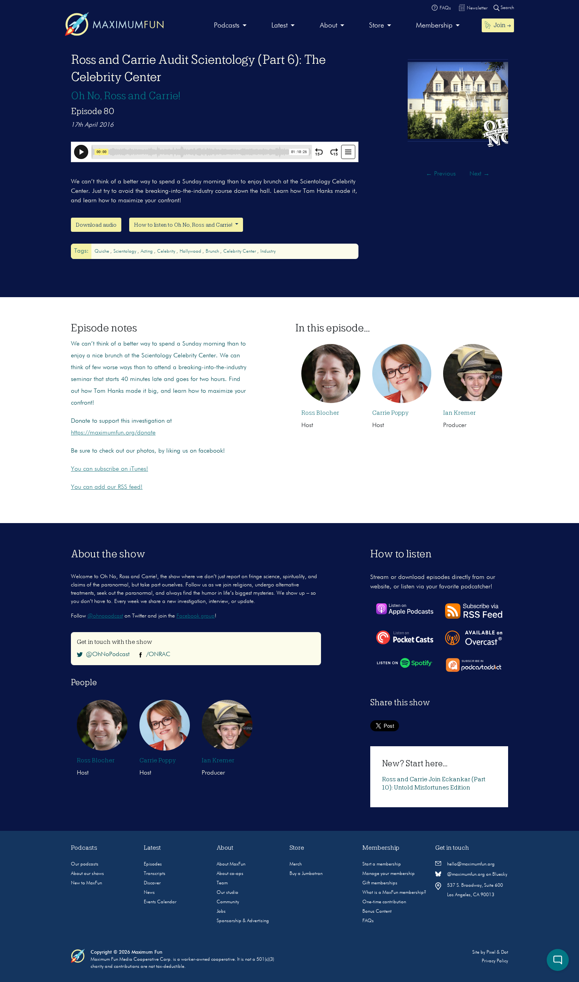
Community (228, 902)
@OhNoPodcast (108, 654)
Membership (434, 25)
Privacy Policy (495, 961)
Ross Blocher (320, 412)
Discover (152, 883)
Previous (441, 174)
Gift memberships (379, 883)
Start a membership (381, 864)
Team (222, 883)
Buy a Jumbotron (306, 873)
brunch (213, 251)
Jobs (221, 911)
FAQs (368, 921)
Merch (296, 864)
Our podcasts (84, 864)
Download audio (96, 225)
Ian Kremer (459, 412)
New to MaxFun (86, 883)
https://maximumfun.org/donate (113, 433)
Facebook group (195, 616)
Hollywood (191, 251)
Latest (279, 25)
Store (376, 25)
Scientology (125, 251)
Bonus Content (377, 911)
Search (506, 8)
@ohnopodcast (105, 616)
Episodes (153, 864)
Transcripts (154, 873)
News (149, 892)
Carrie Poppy (390, 412)
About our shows (87, 873)
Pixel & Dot (497, 952)
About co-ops (230, 873)
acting (147, 251)
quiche (102, 251)
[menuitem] (230, 25)
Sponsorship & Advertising (243, 921)
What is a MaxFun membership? (394, 892)
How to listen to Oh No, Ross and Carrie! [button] (184, 225)
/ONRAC (158, 654)
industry (268, 251)
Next (480, 174)
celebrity (166, 251)
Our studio (227, 892)
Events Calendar (160, 902)
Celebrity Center (240, 251)
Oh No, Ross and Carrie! (125, 96)
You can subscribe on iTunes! (109, 469)
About (328, 25)
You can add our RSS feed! (107, 487)
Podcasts (226, 25)
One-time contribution (384, 902)
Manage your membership (388, 873)
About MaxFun (231, 864)
